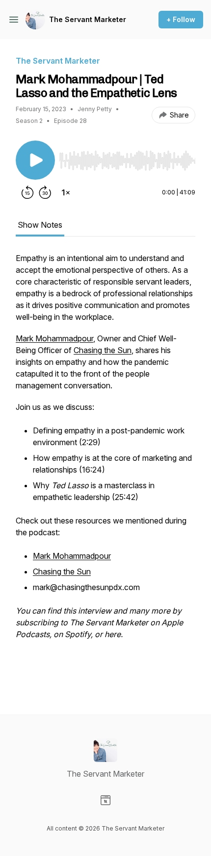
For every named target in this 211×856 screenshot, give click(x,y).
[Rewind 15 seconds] (27, 192)
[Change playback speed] (66, 192)
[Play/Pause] (35, 160)
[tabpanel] (105, 467)
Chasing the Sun (103, 350)
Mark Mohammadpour (54, 338)
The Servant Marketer (87, 19)
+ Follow (180, 19)
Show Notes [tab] (40, 225)
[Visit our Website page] (105, 800)
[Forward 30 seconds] (45, 192)
